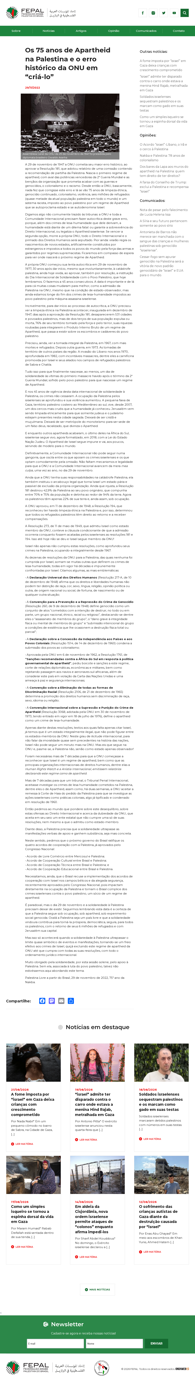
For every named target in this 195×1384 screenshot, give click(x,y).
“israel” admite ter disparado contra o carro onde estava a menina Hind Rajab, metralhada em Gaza (164, 83)
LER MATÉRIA (24, 1143)
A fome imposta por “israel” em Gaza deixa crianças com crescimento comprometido (163, 65)
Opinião (113, 31)
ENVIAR (156, 1343)
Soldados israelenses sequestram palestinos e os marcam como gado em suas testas (161, 103)
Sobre (16, 31)
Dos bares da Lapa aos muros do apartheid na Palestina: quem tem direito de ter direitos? (164, 171)
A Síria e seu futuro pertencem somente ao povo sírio (163, 223)
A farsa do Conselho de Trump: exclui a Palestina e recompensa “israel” (164, 187)
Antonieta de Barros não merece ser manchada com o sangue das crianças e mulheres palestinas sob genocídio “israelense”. (164, 241)
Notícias (49, 31)
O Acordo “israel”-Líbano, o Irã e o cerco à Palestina (163, 147)
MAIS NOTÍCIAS (100, 1289)
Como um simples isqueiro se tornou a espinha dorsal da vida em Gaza (163, 121)
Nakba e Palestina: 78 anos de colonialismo (162, 158)
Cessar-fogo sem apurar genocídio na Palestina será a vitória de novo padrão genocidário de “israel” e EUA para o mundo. (162, 266)
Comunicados (146, 31)
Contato (179, 31)
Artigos (81, 31)
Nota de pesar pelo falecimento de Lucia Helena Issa (164, 212)
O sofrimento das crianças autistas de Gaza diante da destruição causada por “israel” (158, 1216)
